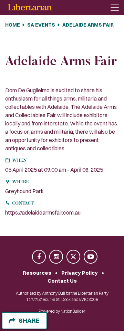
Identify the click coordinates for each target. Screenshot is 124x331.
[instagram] (56, 257)
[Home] (30, 7)
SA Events (41, 25)
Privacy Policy (79, 272)
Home (12, 25)
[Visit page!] (39, 257)
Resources (37, 272)
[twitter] (73, 257)
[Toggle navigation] (114, 7)
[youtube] (90, 257)
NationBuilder (73, 311)
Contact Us (62, 280)
